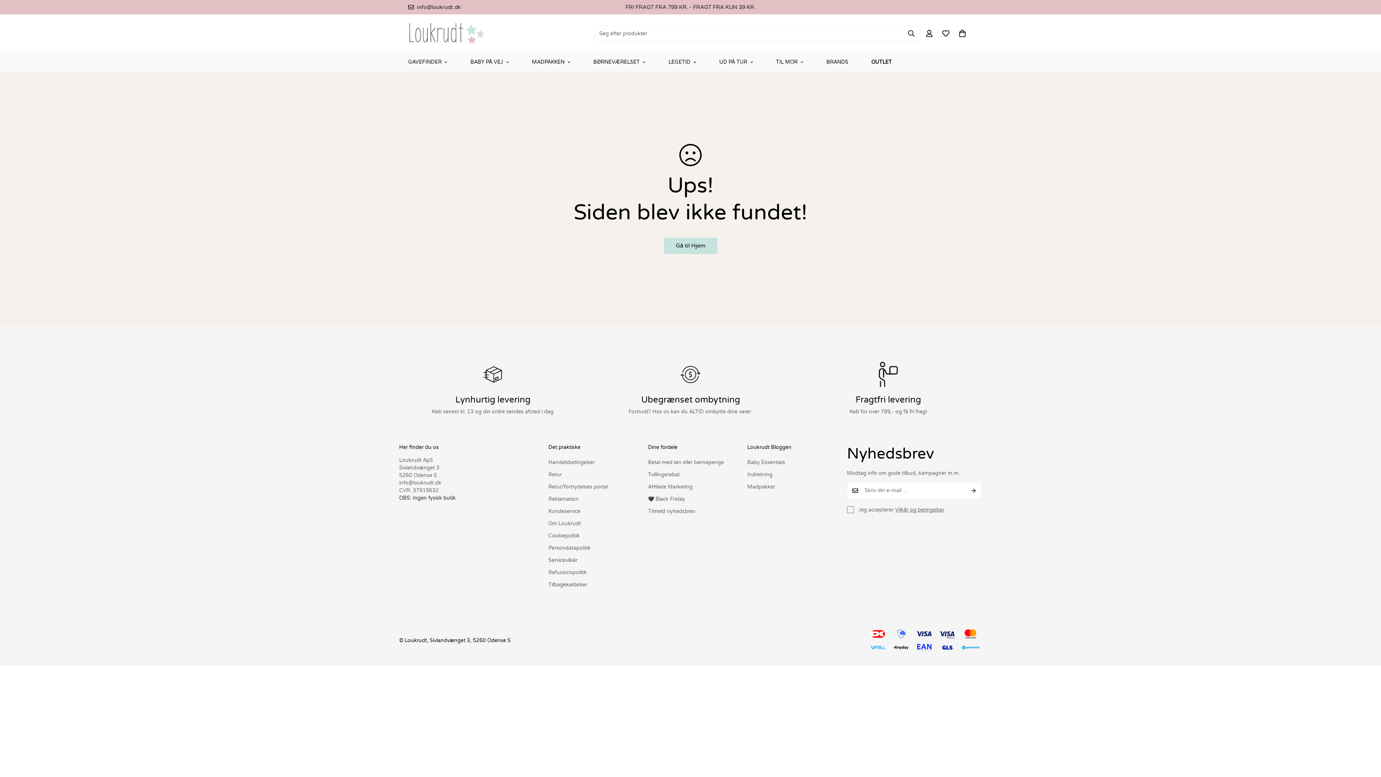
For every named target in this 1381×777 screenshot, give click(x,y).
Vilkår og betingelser (919, 510)
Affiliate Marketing (670, 487)
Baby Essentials (766, 462)
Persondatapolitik (569, 548)
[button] (962, 33)
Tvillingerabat (664, 475)
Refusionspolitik (567, 572)
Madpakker (761, 487)
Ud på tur (733, 62)
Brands (837, 62)
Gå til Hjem (691, 245)
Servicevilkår (563, 560)
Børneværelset (616, 62)
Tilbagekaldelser (567, 585)
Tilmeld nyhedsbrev (671, 511)
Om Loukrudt (564, 524)
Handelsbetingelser (571, 462)
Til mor (787, 62)
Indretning (759, 475)
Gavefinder (425, 62)
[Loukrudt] (447, 33)
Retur (555, 475)
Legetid (679, 62)
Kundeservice (564, 511)
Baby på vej (486, 62)
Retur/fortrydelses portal (578, 487)
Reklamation (563, 499)
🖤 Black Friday (666, 499)
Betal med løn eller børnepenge (686, 462)
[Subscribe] (974, 490)
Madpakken (548, 62)
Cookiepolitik (564, 536)
